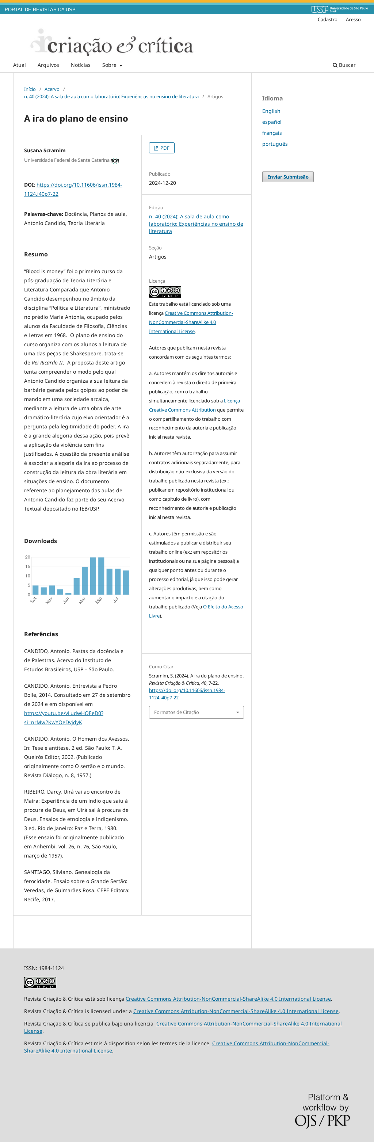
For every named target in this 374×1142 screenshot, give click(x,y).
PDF (164, 148)
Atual (19, 64)
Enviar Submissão (288, 176)
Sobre (110, 64)
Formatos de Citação (176, 712)
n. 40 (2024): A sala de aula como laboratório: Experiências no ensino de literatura (111, 96)
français (272, 132)
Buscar (346, 64)
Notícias (81, 64)
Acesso (353, 19)
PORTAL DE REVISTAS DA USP (40, 9)
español (272, 121)
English (271, 110)
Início (30, 89)
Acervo (52, 89)
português (275, 143)
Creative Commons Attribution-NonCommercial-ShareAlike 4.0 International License (191, 322)
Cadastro (327, 19)
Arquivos (48, 64)
